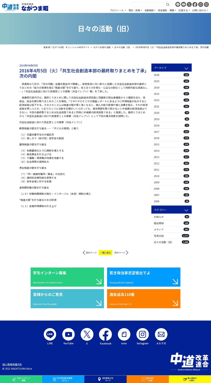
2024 (171, 87)
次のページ (119, 252)
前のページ (91, 252)
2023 (171, 94)
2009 (171, 182)
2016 (171, 138)
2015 (171, 144)
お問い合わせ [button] (199, 10)
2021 (171, 106)
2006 (171, 201)
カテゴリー (160, 210)
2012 (171, 163)
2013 (171, 157)
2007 (171, 195)
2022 (171, 100)
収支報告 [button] (162, 10)
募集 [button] (172, 10)
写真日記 (171, 236)
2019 (171, 119)
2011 (171, 169)
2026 (171, 75)
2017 (171, 132)
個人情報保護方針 (12, 364)
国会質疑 (171, 223)
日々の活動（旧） (171, 242)
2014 (171, 150)
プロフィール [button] (117, 10)
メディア (171, 229)
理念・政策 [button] (134, 10)
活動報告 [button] (149, 10)
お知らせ (171, 217)
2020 (171, 113)
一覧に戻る (105, 252)
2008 (171, 188)
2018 (171, 125)
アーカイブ (160, 68)
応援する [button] (183, 10)
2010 (171, 176)
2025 (171, 81)
